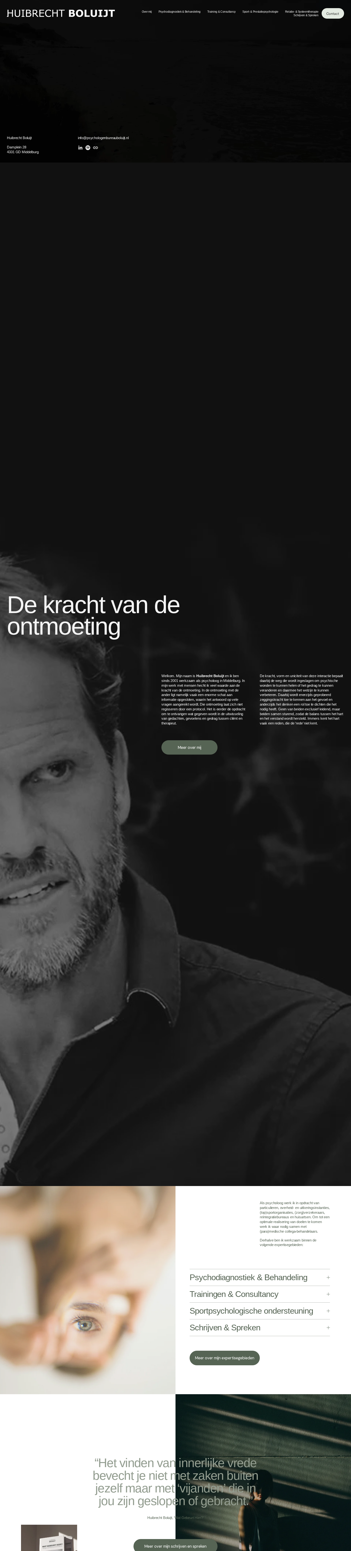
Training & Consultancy (221, 11)
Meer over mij (189, 747)
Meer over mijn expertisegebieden (224, 1358)
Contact (332, 13)
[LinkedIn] (80, 147)
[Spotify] (87, 147)
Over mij (147, 11)
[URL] (95, 147)
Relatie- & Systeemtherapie (302, 11)
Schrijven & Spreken (305, 15)
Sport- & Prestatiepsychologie (260, 11)
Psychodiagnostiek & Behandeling (180, 11)
